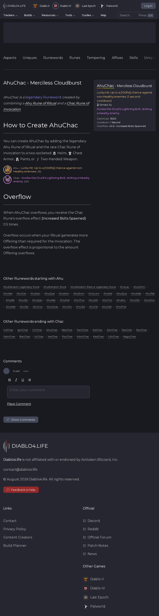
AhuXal (108, 293)
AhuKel (10, 300)
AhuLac (124, 286)
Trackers (8, 15)
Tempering (96, 58)
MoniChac (83, 336)
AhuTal (93, 306)
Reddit (93, 529)
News (92, 554)
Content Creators (17, 537)
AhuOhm (139, 286)
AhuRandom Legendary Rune (21, 286)
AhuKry (121, 300)
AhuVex (7, 293)
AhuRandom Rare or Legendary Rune (93, 286)
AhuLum (93, 293)
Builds (28, 15)
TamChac (82, 329)
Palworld (112, 5)
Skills (133, 58)
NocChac (141, 329)
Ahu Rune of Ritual (40, 103)
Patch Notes (98, 546)
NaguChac (129, 336)
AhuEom (78, 293)
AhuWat (136, 293)
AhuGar (21, 293)
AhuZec (23, 300)
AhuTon (67, 306)
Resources (48, 15)
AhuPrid (121, 306)
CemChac (9, 336)
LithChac (113, 336)
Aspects (9, 58)
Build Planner (14, 546)
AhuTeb (150, 293)
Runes (74, 58)
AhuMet (11, 306)
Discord (94, 521)
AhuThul (79, 300)
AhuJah (93, 300)
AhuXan (35, 293)
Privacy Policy (14, 529)
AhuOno (149, 300)
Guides (86, 15)
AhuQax (37, 300)
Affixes (117, 58)
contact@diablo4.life (20, 470)
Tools (68, 15)
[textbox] (48, 392)
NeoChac (67, 329)
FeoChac (127, 329)
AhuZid (80, 306)
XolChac (97, 329)
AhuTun (38, 306)
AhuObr (135, 300)
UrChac (38, 336)
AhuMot (65, 300)
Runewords (53, 58)
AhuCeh (107, 306)
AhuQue (49, 293)
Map (103, 15)
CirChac (37, 329)
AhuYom (64, 293)
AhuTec (24, 306)
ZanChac (112, 329)
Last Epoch (89, 5)
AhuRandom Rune (54, 286)
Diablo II (44, 5)
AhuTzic (107, 300)
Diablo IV (65, 5)
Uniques (30, 58)
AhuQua (121, 293)
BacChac (24, 336)
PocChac (67, 336)
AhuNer (51, 300)
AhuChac (52, 306)
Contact (10, 521)
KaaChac (98, 336)
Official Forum (99, 537)
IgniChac (22, 329)
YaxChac (53, 336)
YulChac (8, 329)
